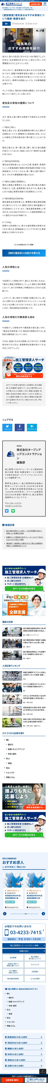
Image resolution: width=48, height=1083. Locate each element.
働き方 (10, 744)
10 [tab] (36, 914)
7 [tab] (28, 914)
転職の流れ (24, 951)
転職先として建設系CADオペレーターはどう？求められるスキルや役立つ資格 (24, 538)
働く (32, 8)
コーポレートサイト (14, 503)
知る (8, 768)
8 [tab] (31, 914)
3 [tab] (17, 914)
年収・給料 (12, 754)
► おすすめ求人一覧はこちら (14, 866)
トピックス (10, 772)
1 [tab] (11, 914)
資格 (10, 763)
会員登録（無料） (36, 4)
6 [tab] (25, 914)
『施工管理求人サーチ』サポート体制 (24, 945)
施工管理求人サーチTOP (8, 8)
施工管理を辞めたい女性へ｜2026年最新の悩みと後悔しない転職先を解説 (24, 532)
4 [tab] (20, 914)
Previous (4, 913)
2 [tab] (14, 914)
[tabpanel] (13, 891)
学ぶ (8, 758)
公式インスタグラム (14, 506)
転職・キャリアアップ (16, 749)
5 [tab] (22, 914)
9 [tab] (34, 914)
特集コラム (10, 777)
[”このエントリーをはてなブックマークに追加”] (32, 427)
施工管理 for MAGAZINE (22, 8)
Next (43, 913)
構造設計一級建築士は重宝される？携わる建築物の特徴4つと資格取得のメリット (24, 544)
